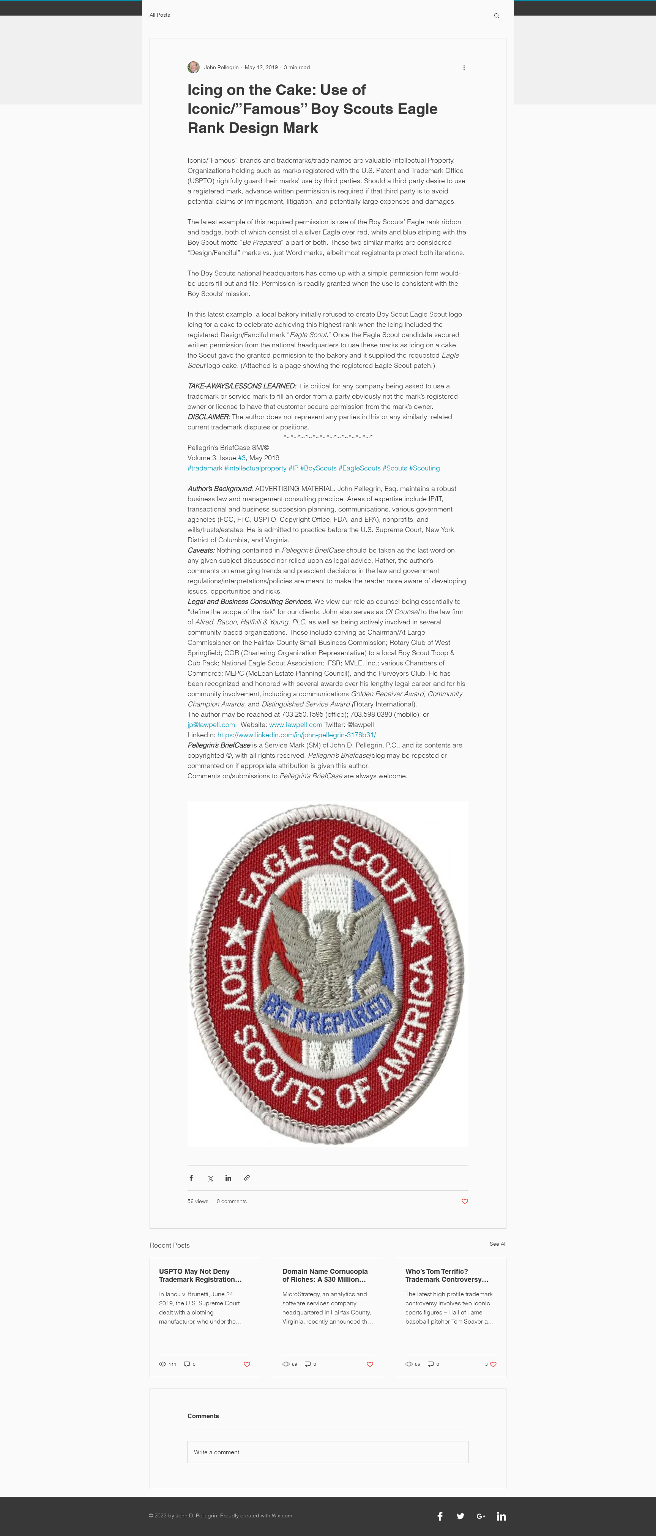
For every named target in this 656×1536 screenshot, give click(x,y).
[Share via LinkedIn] (228, 1177)
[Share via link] (247, 1177)
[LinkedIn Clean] (501, 1516)
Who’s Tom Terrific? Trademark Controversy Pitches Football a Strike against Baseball (445, 1275)
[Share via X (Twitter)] (209, 1177)
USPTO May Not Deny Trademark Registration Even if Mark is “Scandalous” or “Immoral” (203, 1275)
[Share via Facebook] (191, 1177)
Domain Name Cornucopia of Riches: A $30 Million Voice (325, 1275)
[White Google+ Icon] (481, 1516)
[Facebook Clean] (440, 1516)
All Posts (160, 14)
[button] (496, 15)
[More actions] (463, 67)
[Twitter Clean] (460, 1516)
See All (498, 1243)
